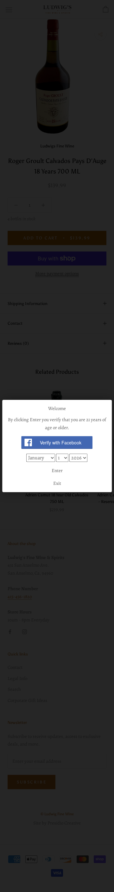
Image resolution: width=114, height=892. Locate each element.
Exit (57, 483)
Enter (57, 470)
